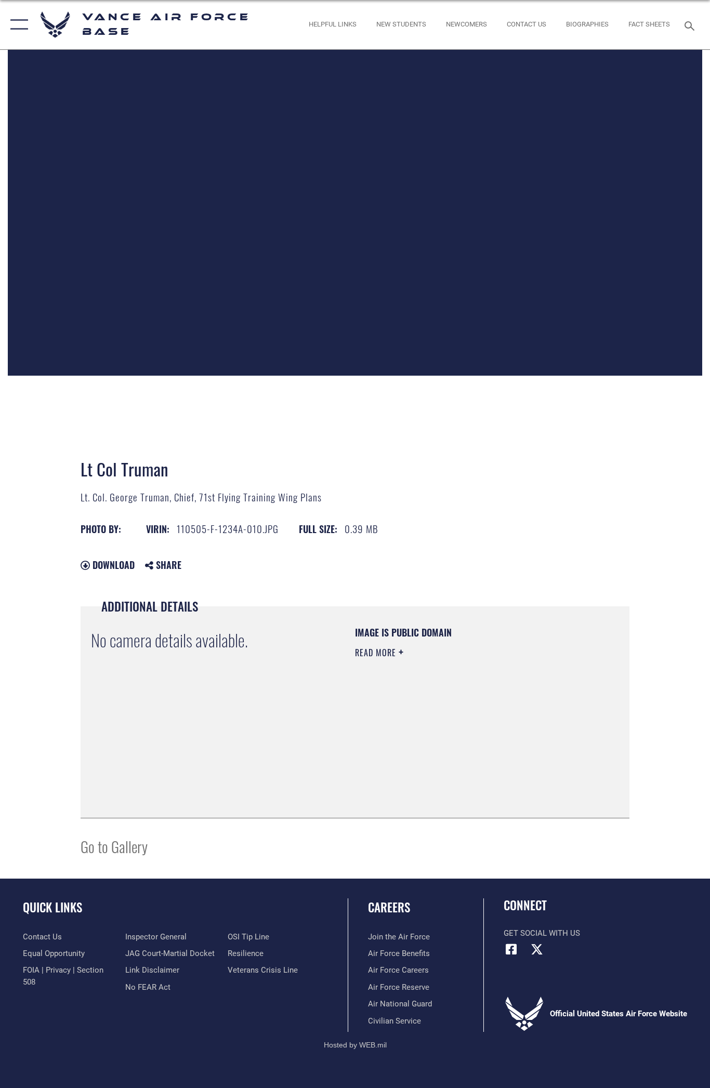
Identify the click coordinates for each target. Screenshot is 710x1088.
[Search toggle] (691, 25)
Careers (389, 907)
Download (112, 565)
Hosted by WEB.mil (355, 1045)
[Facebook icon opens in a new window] (511, 949)
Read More (377, 652)
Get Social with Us (542, 933)
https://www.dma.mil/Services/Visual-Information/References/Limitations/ (477, 733)
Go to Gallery (114, 846)
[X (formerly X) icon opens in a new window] (537, 949)
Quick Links (52, 907)
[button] (17, 24)
